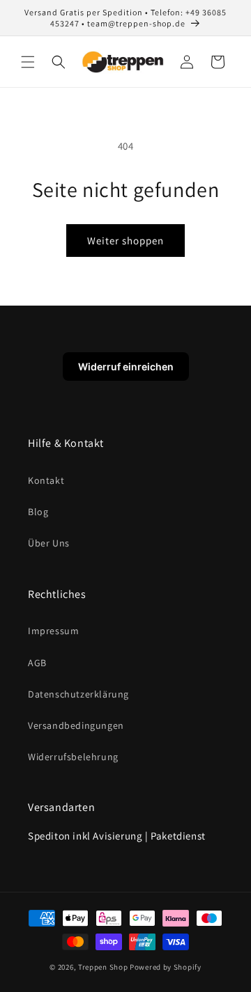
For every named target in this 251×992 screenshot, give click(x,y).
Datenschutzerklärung (78, 694)
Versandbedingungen (76, 725)
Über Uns (49, 543)
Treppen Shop (103, 967)
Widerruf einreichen (126, 366)
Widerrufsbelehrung (73, 756)
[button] (28, 62)
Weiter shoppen (125, 240)
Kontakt (46, 480)
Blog (38, 511)
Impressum (53, 630)
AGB (37, 662)
